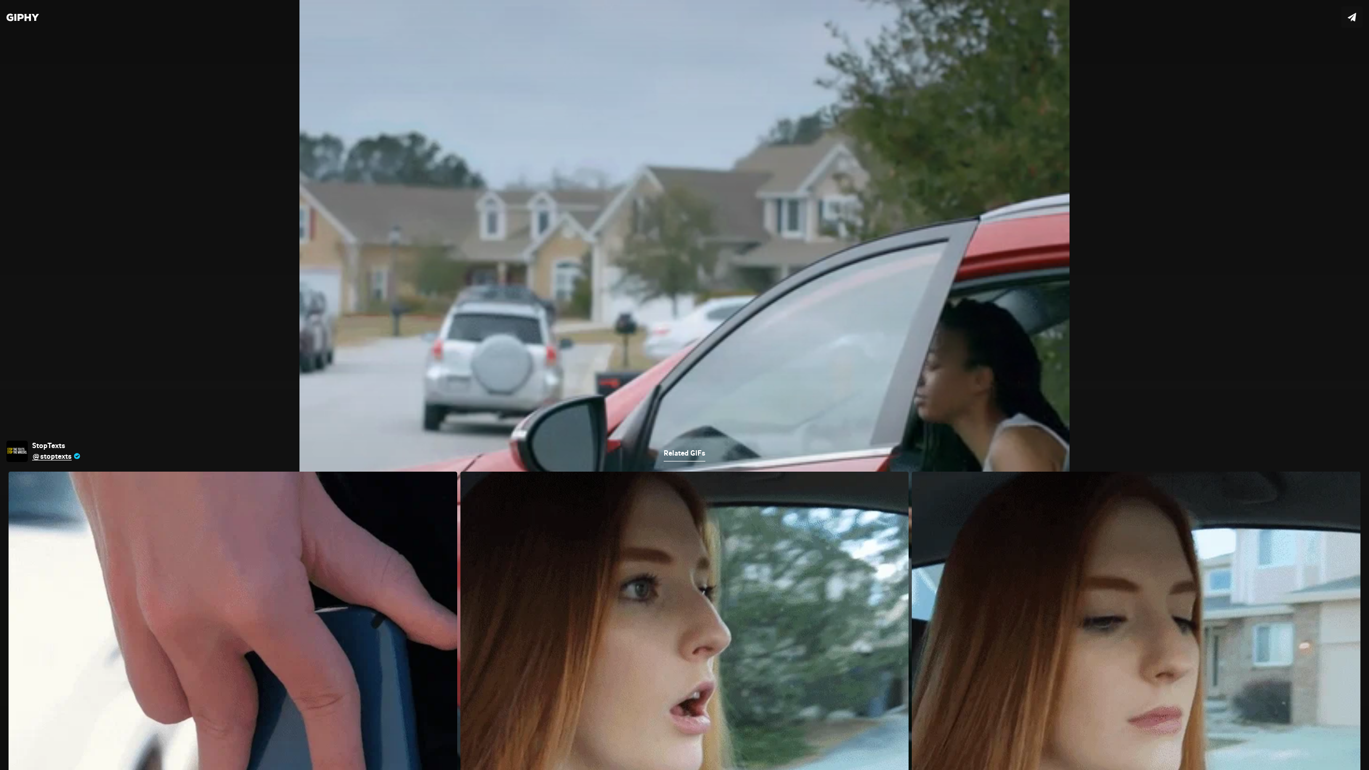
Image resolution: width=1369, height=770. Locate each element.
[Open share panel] (1352, 17)
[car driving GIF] (684, 385)
